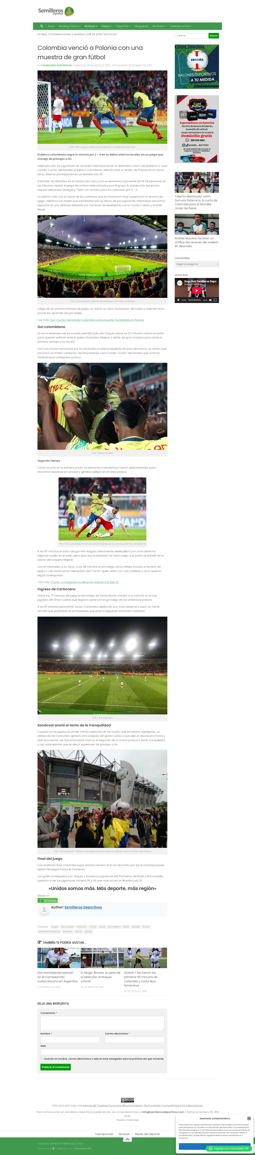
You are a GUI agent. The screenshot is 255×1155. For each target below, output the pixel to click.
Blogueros (141, 26)
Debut (102, 926)
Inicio (51, 26)
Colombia (81, 926)
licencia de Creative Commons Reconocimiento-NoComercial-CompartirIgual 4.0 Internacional (142, 1105)
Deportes (122, 26)
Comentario (48, 1013)
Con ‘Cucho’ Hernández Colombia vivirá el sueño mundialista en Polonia (97, 320)
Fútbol (106, 26)
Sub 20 (78, 931)
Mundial (136, 926)
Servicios (158, 26)
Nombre (46, 1033)
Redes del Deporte (147, 1134)
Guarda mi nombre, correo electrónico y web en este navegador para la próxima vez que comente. (104, 1059)
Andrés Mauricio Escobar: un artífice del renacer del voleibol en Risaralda (196, 242)
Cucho (92, 926)
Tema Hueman (83, 1148)
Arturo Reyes (67, 926)
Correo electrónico (117, 1033)
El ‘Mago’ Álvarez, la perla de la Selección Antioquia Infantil (100, 977)
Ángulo (54, 926)
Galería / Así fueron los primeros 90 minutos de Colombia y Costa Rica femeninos (140, 979)
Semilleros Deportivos (57, 65)
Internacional (60, 34)
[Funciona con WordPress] (54, 1149)
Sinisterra (67, 931)
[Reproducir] (178, 300)
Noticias (90, 26)
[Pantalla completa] (215, 300)
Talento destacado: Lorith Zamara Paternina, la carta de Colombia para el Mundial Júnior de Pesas (196, 202)
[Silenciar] (210, 300)
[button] (249, 1118)
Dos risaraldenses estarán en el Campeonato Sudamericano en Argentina (57, 977)
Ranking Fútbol (68, 26)
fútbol (126, 926)
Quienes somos (180, 26)
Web (43, 1046)
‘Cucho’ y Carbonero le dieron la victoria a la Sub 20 (84, 582)
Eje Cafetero (114, 926)
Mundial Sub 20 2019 (88, 34)
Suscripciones (104, 1134)
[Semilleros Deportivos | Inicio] (55, 11)
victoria (88, 931)
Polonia (146, 926)
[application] (197, 290)
